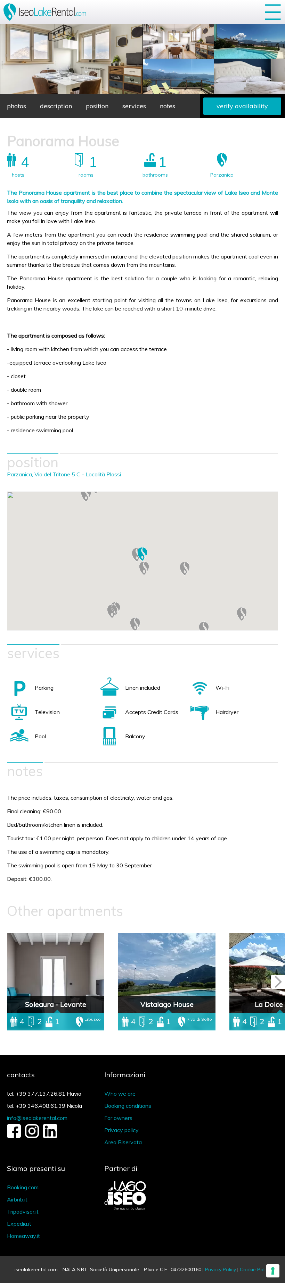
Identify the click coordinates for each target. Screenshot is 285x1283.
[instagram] (32, 1135)
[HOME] (45, 12)
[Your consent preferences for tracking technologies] (272, 1270)
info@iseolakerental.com (37, 1117)
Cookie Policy (255, 1269)
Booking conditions (127, 1105)
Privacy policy (121, 1130)
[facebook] (14, 1135)
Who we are (120, 1093)
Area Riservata (123, 1142)
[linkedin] (50, 1135)
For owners (118, 1117)
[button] (86, 494)
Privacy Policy (220, 1269)
